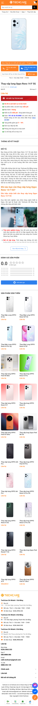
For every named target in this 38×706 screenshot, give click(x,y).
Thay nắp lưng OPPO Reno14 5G (8, 521)
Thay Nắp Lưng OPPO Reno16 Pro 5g (8, 345)
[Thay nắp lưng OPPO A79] (9, 568)
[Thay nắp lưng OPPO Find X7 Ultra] (28, 568)
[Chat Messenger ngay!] (35, 685)
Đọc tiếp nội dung (18, 248)
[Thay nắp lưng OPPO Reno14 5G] (9, 510)
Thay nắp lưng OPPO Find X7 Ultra (27, 580)
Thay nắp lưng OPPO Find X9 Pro (27, 463)
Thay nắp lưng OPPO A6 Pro (9, 492)
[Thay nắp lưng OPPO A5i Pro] (9, 451)
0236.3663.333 (18, 625)
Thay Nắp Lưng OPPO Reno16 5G (27, 345)
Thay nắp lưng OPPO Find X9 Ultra (8, 433)
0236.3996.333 (18, 611)
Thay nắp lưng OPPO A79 (8, 580)
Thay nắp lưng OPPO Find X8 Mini (8, 375)
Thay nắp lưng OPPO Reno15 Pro (27, 375)
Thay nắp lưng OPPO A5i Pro (9, 463)
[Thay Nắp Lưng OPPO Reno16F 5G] (28, 304)
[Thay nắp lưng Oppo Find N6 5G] (28, 421)
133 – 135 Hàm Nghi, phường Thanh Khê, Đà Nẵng (16, 605)
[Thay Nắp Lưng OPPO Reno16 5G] (28, 333)
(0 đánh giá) (13, 87)
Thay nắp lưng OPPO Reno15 (27, 404)
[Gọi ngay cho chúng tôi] (35, 697)
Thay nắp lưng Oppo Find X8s (28, 551)
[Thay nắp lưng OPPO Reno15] (28, 392)
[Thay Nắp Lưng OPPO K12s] (9, 304)
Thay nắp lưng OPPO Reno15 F (8, 404)
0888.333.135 (6, 665)
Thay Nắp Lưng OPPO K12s (8, 316)
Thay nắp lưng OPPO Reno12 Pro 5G (27, 521)
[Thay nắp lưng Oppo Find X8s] (28, 539)
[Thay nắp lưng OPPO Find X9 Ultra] (9, 421)
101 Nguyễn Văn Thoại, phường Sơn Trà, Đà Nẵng (16, 634)
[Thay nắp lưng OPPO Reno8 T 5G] (9, 539)
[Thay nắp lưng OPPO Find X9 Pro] (28, 451)
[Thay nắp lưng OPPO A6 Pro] (9, 480)
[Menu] (3, 3)
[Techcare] (18, 2)
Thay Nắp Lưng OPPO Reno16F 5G (27, 316)
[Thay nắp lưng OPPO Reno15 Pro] (28, 363)
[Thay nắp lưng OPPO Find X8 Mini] (9, 363)
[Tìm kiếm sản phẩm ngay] (34, 7)
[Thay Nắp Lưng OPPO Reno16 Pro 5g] (9, 333)
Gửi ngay (32, 74)
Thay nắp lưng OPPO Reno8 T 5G (8, 551)
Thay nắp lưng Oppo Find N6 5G (28, 433)
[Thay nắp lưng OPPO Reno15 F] (9, 392)
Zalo (34, 691)
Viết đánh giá (21, 282)
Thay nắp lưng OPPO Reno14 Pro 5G (27, 492)
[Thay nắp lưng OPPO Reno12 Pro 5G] (28, 510)
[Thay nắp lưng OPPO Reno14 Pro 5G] (28, 480)
